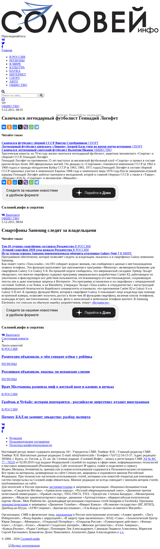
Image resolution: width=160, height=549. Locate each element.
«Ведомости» (100, 302)
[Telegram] (36, 127)
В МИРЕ (15, 64)
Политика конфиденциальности (30, 445)
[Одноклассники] (9, 127)
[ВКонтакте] (4, 127)
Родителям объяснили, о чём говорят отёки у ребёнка (47, 356)
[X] (20, 127)
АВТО (13, 81)
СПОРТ (14, 78)
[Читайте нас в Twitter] (3, 43)
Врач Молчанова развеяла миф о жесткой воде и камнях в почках (58, 387)
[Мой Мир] (14, 127)
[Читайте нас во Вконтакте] (3, 39)
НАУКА (14, 71)
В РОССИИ (17, 57)
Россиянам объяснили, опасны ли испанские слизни (46, 372)
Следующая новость (15, 338)
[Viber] (25, 127)
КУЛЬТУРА (17, 67)
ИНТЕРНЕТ (17, 74)
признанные (64, 514)
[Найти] (41, 95)
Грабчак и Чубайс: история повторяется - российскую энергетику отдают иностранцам (75, 402)
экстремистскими (61, 487)
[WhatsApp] (31, 127)
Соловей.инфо (30, 538)
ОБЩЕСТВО (18, 85)
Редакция (15, 438)
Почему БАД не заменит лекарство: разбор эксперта (46, 417)
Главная (7, 50)
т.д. (122, 532)
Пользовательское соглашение (29, 441)
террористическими (15, 504)
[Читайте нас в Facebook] (2, 46)
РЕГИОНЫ (17, 60)
